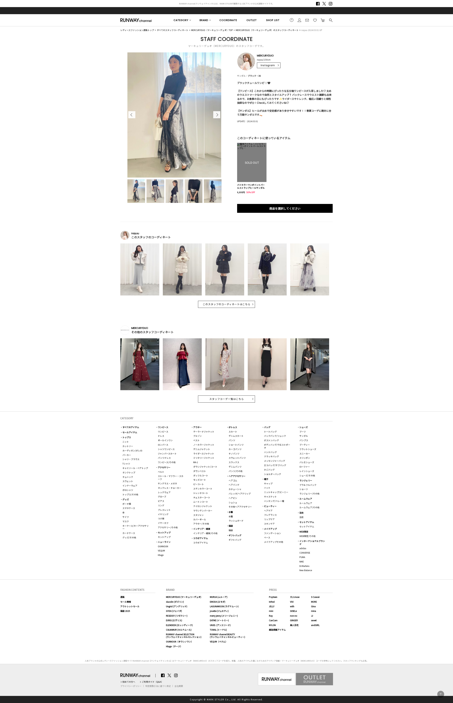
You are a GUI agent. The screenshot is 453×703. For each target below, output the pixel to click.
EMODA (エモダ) (217, 601)
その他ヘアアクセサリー (240, 506)
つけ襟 (161, 518)
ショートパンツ (236, 444)
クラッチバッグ (271, 456)
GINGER (294, 620)
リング (161, 505)
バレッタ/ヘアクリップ (240, 493)
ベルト (161, 471)
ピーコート (198, 484)
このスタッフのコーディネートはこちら (226, 304)
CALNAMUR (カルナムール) (178, 629)
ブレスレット (164, 509)
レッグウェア (164, 492)
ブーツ (302, 431)
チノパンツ (234, 453)
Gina (313, 606)
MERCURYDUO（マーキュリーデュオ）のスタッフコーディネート (267, 30)
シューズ (303, 427)
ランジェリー (305, 480)
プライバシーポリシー (131, 686)
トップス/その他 (130, 494)
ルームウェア (305, 498)
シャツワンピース (166, 449)
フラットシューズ (307, 449)
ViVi (292, 601)
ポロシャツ (127, 489)
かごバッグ (269, 469)
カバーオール (199, 519)
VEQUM (161, 550)
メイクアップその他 (273, 541)
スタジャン (198, 514)
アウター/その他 (201, 523)
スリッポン (304, 457)
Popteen (273, 596)
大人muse (294, 596)
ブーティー (304, 444)
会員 (299, 20)
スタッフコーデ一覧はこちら (226, 399)
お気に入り (315, 20)
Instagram (330, 4)
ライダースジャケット (203, 453)
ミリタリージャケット (203, 457)
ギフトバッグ (235, 535)
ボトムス (233, 427)
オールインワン (165, 440)
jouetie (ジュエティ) (219, 610)
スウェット (127, 481)
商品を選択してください (284, 208)
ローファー (304, 466)
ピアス (161, 500)
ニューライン (164, 541)
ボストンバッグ (271, 440)
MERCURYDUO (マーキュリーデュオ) (183, 596)
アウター (197, 427)
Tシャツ (126, 463)
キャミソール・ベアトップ (135, 467)
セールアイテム (129, 432)
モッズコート (199, 479)
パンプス (303, 440)
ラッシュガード (236, 520)
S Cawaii (315, 596)
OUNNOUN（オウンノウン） (179, 641)
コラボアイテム (200, 538)
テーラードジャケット (203, 431)
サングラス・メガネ (167, 483)
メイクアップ (270, 528)
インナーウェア (129, 485)
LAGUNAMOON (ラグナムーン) (224, 606)
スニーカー (304, 453)
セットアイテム (306, 521)
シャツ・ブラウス (130, 459)
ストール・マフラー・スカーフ (170, 477)
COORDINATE (228, 20)
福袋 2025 (125, 610)
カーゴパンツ (235, 449)
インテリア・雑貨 (201, 528)
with (292, 606)
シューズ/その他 (307, 475)
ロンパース (163, 444)
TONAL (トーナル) (218, 629)
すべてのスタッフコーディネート (172, 30)
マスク (125, 521)
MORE (314, 601)
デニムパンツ (235, 466)
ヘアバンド (234, 484)
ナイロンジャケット (202, 506)
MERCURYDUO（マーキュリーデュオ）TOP (212, 30)
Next (216, 114)
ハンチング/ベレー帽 (274, 500)
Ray (271, 615)
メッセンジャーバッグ (274, 460)
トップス (126, 437)
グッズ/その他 (129, 537)
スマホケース (128, 508)
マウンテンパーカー (202, 510)
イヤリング (163, 514)
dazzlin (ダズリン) (175, 601)
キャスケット (270, 496)
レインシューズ (306, 471)
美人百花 (294, 625)
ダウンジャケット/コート (205, 466)
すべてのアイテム (130, 427)
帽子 (266, 478)
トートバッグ (270, 431)
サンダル (303, 435)
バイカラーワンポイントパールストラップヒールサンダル (251, 186)
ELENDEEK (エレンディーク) (179, 625)
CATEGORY (181, 20)
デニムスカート (236, 435)
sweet (314, 620)
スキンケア (269, 523)
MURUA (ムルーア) (218, 596)
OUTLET (251, 20)
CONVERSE (304, 552)
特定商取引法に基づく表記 (158, 686)
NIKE (301, 561)
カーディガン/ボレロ (132, 450)
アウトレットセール (129, 606)
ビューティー (270, 506)
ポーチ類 (126, 503)
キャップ (268, 483)
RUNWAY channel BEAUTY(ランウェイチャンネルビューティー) (227, 635)
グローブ (162, 496)
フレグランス (270, 514)
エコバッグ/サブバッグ (275, 465)
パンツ (232, 440)
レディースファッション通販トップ (137, 30)
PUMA (302, 557)
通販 (122, 596)
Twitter (324, 4)
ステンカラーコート (202, 488)
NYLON (272, 625)
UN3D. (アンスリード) (220, 625)
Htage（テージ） (174, 646)
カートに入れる (323, 20)
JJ (312, 615)
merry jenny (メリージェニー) (224, 615)
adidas (302, 548)
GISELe (293, 610)
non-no (293, 615)
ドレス (161, 435)
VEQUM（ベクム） (218, 641)
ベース (267, 537)
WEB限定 (303, 531)
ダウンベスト (199, 471)
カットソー (127, 446)
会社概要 (178, 686)
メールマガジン (307, 20)
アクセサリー (164, 467)
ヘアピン (233, 497)
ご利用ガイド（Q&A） (152, 682)
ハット (267, 487)
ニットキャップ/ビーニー (276, 492)
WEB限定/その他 (307, 535)
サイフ (125, 516)
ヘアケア (268, 510)
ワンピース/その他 (167, 462)
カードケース (128, 532)
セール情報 (125, 601)
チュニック (127, 476)
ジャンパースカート (167, 453)
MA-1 (195, 462)
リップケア (269, 519)
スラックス (234, 462)
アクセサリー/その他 (168, 527)
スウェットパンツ (237, 457)
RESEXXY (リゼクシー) (176, 615)
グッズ (125, 499)
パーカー (126, 454)
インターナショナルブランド (312, 542)
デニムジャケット (201, 449)
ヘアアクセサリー (237, 475)
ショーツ (303, 489)
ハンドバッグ (270, 452)
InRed (272, 601)
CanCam (273, 620)
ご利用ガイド (291, 20)
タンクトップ (128, 472)
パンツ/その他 (235, 471)
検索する (330, 20)
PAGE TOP (440, 694)
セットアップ (164, 532)
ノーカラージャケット (203, 444)
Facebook (318, 4)
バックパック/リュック (275, 435)
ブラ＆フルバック (307, 484)
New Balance (305, 570)
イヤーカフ (163, 522)
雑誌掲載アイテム (277, 629)
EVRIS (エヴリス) (174, 620)
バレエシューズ (306, 462)
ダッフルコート (200, 475)
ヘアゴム (233, 480)
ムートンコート (200, 501)
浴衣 (301, 512)
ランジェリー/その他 (309, 493)
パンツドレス (164, 457)
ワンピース (163, 427)
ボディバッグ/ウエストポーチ (277, 446)
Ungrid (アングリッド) (176, 606)
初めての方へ (128, 682)
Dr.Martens (304, 565)
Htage (161, 554)
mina (313, 610)
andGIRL (315, 625)
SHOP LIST (273, 20)
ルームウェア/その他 (309, 507)
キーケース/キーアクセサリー (135, 527)
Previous (131, 114)
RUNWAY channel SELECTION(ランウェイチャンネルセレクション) (183, 635)
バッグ (267, 427)
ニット (125, 441)
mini (271, 610)
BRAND (204, 20)
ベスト (196, 440)
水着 (231, 511)
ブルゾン (197, 435)
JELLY (271, 606)
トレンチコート (200, 492)
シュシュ (233, 502)
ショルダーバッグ (272, 474)
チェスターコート (201, 497)
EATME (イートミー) (219, 620)
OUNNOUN (163, 546)
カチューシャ (235, 489)
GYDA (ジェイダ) (174, 610)
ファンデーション (272, 533)
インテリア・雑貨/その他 (205, 533)
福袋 (231, 525)
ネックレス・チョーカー (169, 487)
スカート (233, 431)
